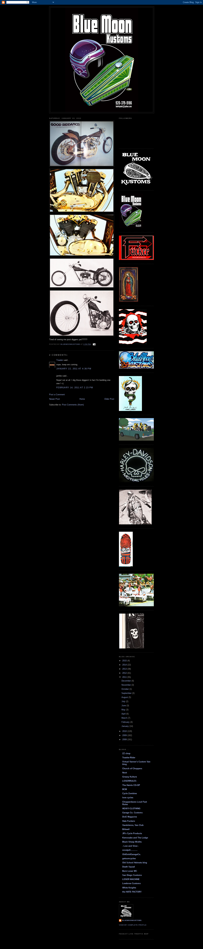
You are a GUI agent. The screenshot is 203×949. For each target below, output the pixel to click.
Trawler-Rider (128, 757)
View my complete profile (133, 925)
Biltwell (126, 829)
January (125, 726)
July (123, 701)
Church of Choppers (132, 768)
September (126, 693)
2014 (124, 665)
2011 (124, 677)
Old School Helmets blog (134, 862)
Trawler (59, 360)
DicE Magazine (129, 817)
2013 (124, 669)
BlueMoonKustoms (132, 920)
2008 (124, 739)
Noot (124, 772)
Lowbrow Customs (131, 883)
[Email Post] (94, 344)
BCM (124, 789)
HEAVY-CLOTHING (131, 808)
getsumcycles (129, 858)
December (126, 681)
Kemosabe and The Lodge (135, 838)
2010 (124, 731)
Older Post (109, 399)
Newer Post (54, 399)
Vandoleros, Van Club (133, 825)
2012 (124, 673)
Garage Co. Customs (132, 812)
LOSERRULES (129, 781)
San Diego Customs (132, 875)
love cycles (127, 797)
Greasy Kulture (129, 777)
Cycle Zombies (129, 793)
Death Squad (128, 867)
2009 (124, 735)
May (123, 709)
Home (82, 399)
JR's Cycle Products (132, 833)
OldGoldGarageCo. (131, 854)
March (124, 718)
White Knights (129, 887)
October (125, 689)
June (124, 705)
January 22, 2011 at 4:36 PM (73, 368)
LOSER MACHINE (131, 879)
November (126, 685)
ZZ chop (126, 753)
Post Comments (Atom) (73, 404)
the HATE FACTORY (132, 892)
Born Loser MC (129, 871)
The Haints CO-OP (131, 785)
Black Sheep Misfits (132, 842)
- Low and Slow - (130, 846)
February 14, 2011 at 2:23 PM (74, 387)
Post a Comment (57, 394)
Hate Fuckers (128, 821)
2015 (124, 660)
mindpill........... (130, 850)
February (125, 722)
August (125, 697)
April (123, 714)
